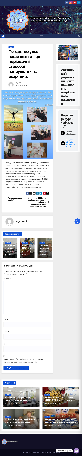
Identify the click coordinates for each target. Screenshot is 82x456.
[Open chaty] (76, 451)
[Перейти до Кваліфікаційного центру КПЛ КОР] (68, 52)
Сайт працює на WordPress (31, 452)
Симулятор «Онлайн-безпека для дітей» (70, 143)
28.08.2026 (11, 403)
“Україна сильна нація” (15, 199)
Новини (11, 47)
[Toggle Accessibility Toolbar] (77, 221)
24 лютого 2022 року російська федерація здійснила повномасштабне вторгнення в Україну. (37, 202)
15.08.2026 (50, 425)
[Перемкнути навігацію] (41, 36)
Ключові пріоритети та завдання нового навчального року (19, 400)
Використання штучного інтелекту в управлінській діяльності (60, 422)
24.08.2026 (11, 425)
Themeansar (56, 452)
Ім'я (6, 320)
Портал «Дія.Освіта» (71, 133)
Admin (21, 83)
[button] (79, 36)
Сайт (5, 344)
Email (6, 332)
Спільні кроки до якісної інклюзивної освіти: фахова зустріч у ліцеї (20, 422)
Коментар (8, 278)
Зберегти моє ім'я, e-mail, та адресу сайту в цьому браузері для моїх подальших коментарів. (24, 360)
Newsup (47, 452)
